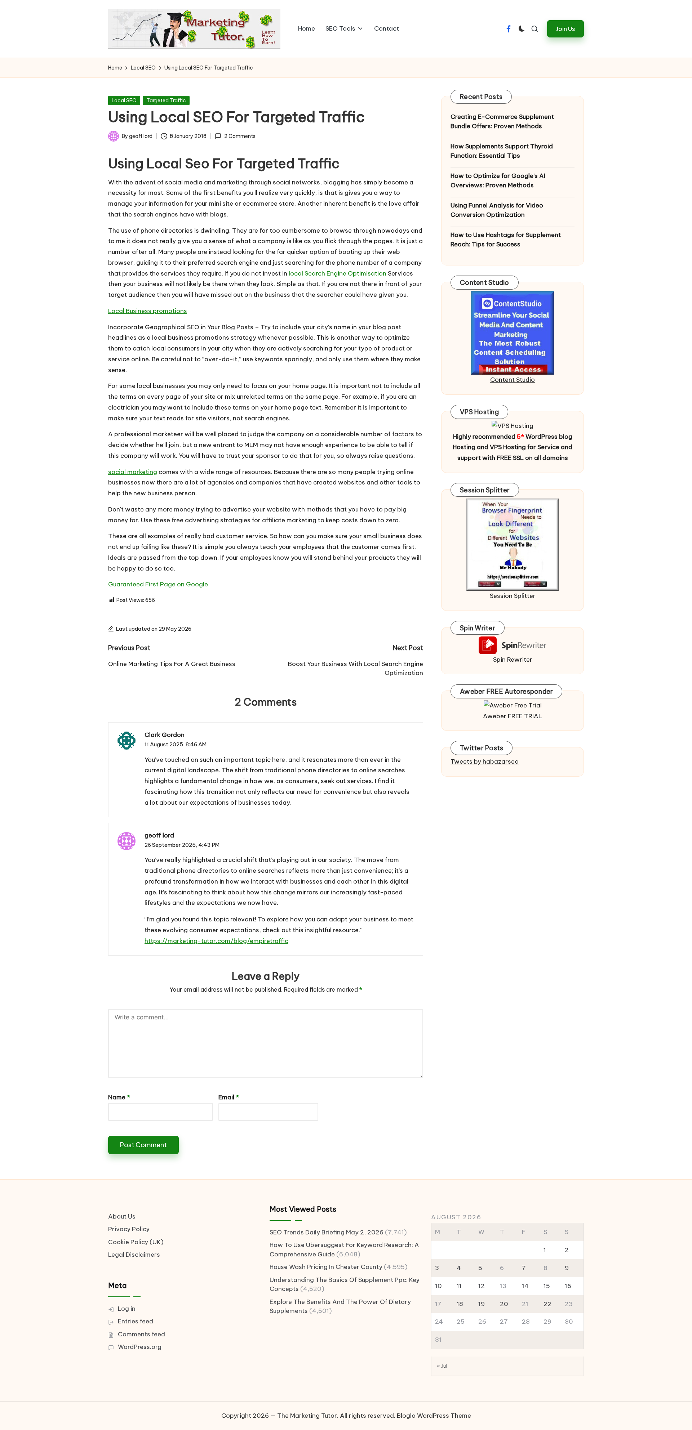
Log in (127, 1309)
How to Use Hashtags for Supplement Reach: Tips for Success (506, 239)
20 (504, 1304)
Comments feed (141, 1334)
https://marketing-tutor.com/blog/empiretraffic (216, 941)
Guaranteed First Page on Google (158, 584)
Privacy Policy (129, 1229)
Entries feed (135, 1321)
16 (568, 1286)
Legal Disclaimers (134, 1255)
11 (459, 1286)
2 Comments (239, 136)
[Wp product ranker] (512, 544)
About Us (122, 1216)
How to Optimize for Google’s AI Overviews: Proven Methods (498, 180)
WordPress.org (139, 1347)
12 (481, 1286)
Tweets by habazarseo (485, 761)
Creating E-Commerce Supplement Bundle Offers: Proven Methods (502, 121)
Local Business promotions (147, 311)
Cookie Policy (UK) (136, 1242)
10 (438, 1286)
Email (228, 1097)
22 (547, 1304)
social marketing (132, 472)
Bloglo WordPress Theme (434, 1416)
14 (525, 1286)
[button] (565, 28)
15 (547, 1286)
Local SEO (124, 100)
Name (119, 1097)
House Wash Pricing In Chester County (326, 1267)
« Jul (442, 1366)
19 (481, 1304)
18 (460, 1304)
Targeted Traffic (166, 100)
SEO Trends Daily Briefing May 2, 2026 (326, 1232)
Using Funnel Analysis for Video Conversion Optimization (497, 210)
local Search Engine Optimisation (337, 273)
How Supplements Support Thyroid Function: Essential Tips (502, 151)
